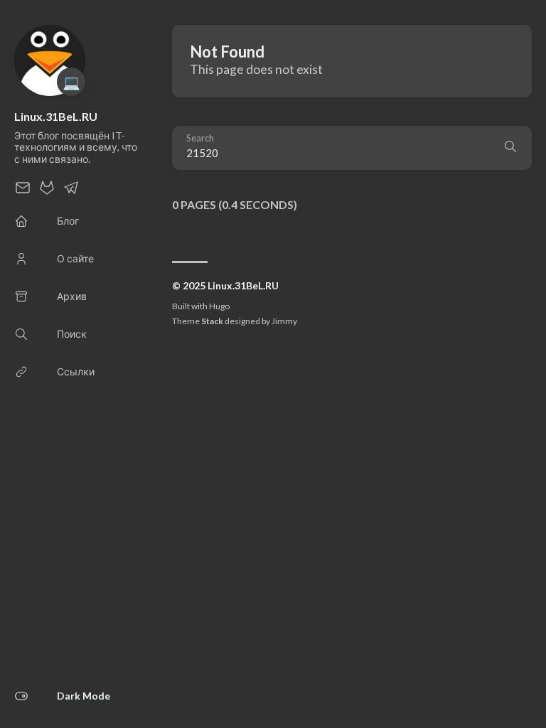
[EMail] (22, 191)
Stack (212, 321)
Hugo (219, 306)
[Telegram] (71, 191)
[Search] (510, 148)
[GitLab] (46, 191)
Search (200, 138)
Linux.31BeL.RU (55, 116)
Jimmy (284, 321)
